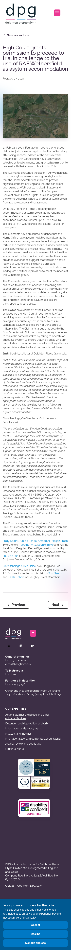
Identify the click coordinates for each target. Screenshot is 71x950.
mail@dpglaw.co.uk (19, 664)
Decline (35, 934)
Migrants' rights (14, 748)
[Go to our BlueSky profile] (32, 646)
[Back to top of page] (33, 633)
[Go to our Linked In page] (21, 646)
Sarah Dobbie (16, 577)
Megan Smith (60, 540)
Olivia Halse (28, 566)
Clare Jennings (11, 566)
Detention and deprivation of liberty (27, 723)
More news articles (18, 35)
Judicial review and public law (23, 743)
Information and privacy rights (23, 728)
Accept (35, 925)
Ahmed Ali (44, 540)
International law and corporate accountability (33, 738)
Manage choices (35, 943)
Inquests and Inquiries (18, 733)
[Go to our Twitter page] (9, 646)
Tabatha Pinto (27, 544)
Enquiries (10, 674)
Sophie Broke (45, 544)
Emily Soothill (11, 540)
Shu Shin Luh (10, 555)
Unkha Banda (28, 540)
